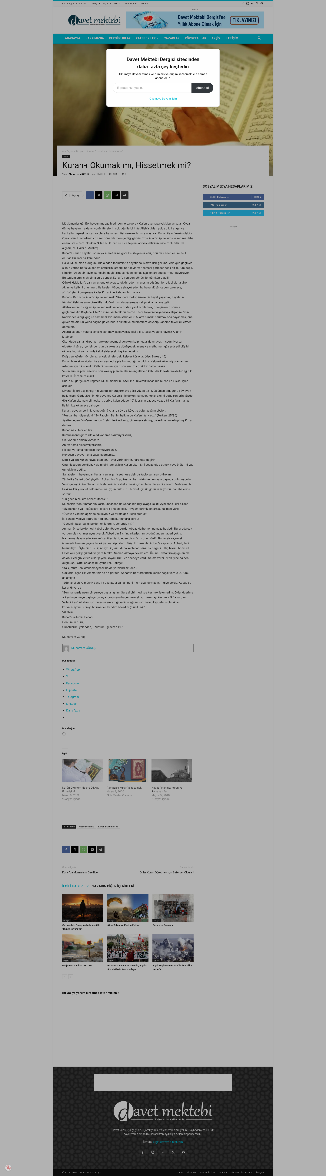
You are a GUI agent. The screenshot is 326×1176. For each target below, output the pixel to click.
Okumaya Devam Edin (163, 98)
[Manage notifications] (8, 1168)
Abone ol (202, 88)
